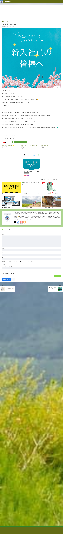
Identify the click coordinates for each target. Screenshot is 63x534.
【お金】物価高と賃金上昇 (45, 145)
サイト (3, 257)
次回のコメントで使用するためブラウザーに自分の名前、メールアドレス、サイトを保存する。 (19, 261)
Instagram (21, 223)
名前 (3, 248)
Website (24, 223)
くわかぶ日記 (7, 1)
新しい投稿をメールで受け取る (9, 273)
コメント (4, 234)
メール (4, 252)
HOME (32, 529)
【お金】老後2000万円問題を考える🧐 (8, 145)
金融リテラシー (58, 179)
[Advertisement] (31, 13)
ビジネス (48, 179)
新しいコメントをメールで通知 (9, 271)
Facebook (18, 223)
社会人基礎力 (52, 179)
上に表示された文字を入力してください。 (10, 266)
